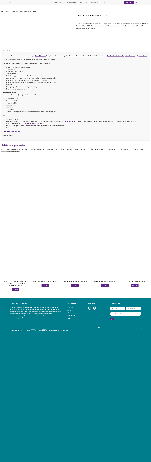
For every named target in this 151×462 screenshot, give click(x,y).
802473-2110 (42, 331)
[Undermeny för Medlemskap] (87, 2)
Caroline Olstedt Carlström (115, 56)
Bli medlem (128, 2)
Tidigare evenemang (12, 11)
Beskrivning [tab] (6, 50)
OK (112, 319)
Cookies (33, 329)
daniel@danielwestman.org (33, 123)
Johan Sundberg (130, 56)
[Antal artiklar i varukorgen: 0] (139, 3)
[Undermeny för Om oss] (104, 2)
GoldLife (44, 329)
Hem (2, 11)
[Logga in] (136, 3)
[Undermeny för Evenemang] (61, 2)
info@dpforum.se (29, 331)
